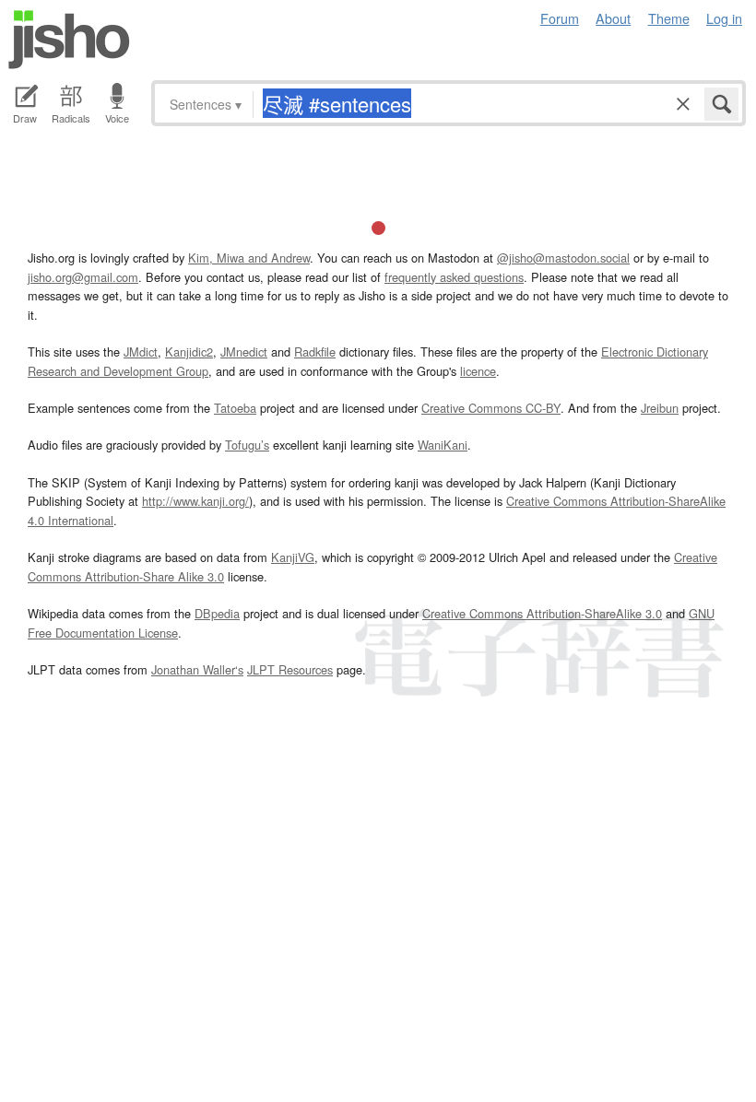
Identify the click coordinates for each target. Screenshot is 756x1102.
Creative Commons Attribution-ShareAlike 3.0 (542, 613)
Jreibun (660, 407)
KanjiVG (292, 557)
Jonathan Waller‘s (197, 669)
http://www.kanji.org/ (195, 501)
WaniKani (442, 444)
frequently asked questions (454, 277)
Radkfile (315, 351)
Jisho (69, 39)
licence (478, 371)
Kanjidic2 (189, 351)
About (613, 18)
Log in (724, 18)
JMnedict (243, 351)
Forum (559, 18)
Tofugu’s (247, 444)
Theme (669, 18)
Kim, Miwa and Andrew (249, 257)
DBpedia (217, 613)
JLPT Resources (290, 669)
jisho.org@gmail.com (83, 277)
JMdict (141, 351)
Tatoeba (235, 407)
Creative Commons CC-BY (491, 407)
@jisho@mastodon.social (563, 257)
